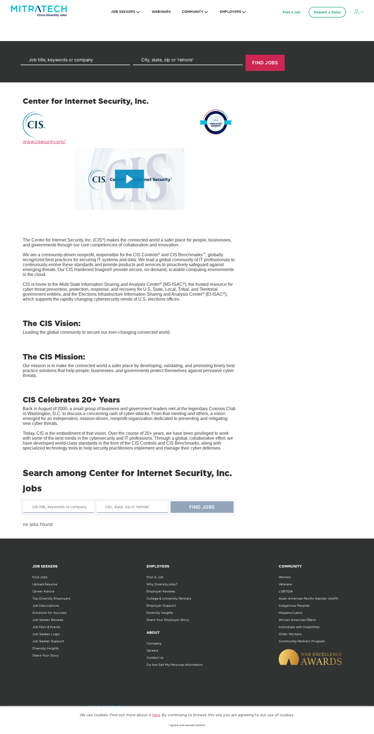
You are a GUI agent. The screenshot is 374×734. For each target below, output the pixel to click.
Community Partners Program (302, 641)
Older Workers (290, 634)
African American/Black (297, 619)
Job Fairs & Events (46, 627)
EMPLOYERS (230, 11)
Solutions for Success (49, 612)
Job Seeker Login (46, 634)
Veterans (285, 584)
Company (154, 643)
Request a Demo (327, 12)
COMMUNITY (192, 11)
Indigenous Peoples (294, 605)
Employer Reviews (160, 591)
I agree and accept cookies (187, 725)
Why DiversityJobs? (161, 584)
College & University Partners (168, 598)
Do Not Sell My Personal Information (174, 664)
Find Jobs (40, 577)
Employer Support (161, 605)
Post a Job (291, 12)
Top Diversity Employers (51, 598)
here (156, 715)
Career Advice (43, 591)
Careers (152, 650)
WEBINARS (161, 11)
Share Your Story (45, 655)
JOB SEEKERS (123, 11)
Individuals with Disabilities (299, 627)
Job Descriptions (45, 605)
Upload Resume (44, 584)
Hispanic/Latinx (291, 612)
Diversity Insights (45, 648)
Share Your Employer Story (167, 619)
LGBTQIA (286, 591)
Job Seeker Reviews (48, 619)
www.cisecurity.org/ (44, 141)
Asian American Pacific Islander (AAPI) (308, 598)
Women (285, 577)
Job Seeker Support (48, 641)
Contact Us (154, 657)
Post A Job (154, 577)
